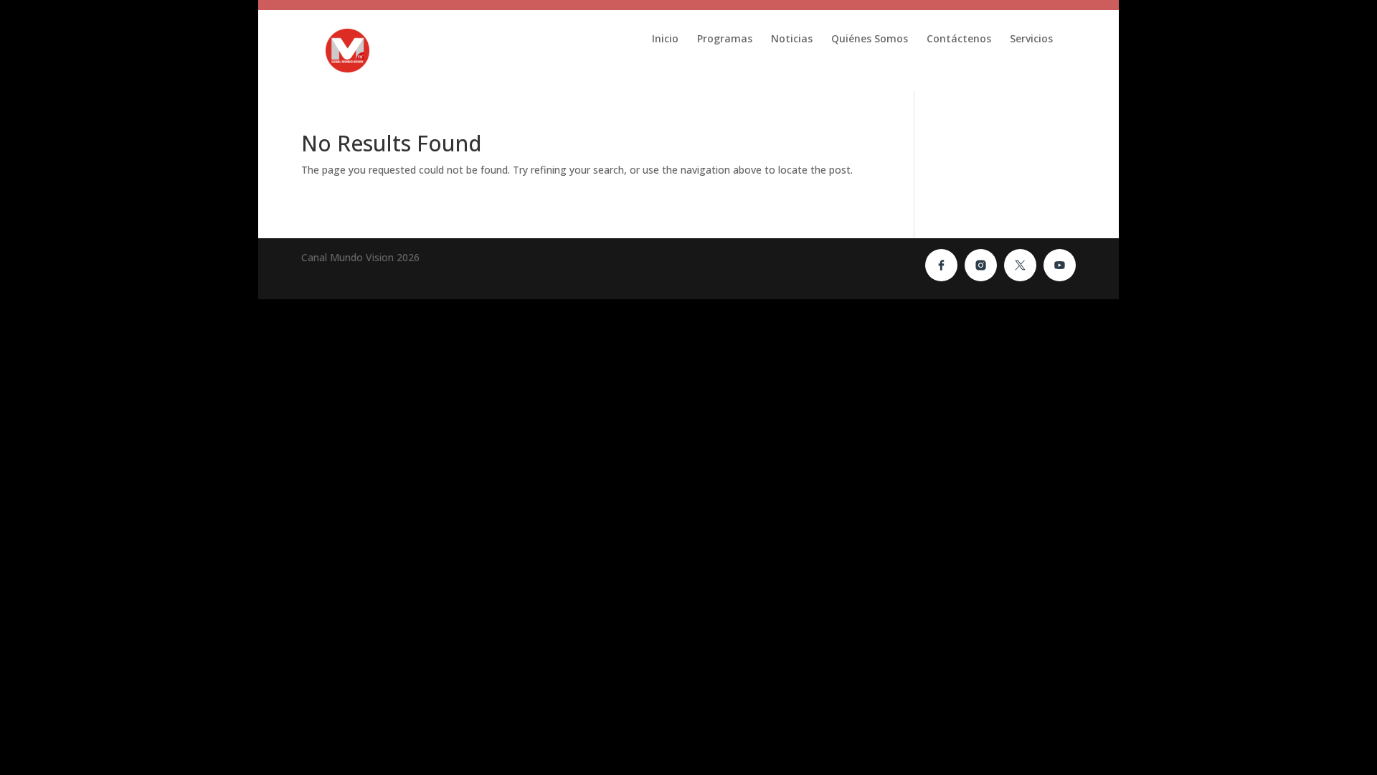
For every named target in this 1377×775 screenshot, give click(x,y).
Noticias (792, 39)
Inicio (665, 39)
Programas (724, 39)
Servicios (1031, 39)
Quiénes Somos (869, 39)
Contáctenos (959, 39)
